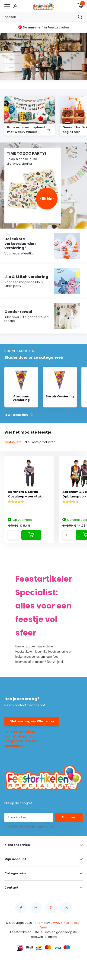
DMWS (55, 923)
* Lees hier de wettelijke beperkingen (29, 826)
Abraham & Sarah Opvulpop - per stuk (25, 494)
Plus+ (67, 923)
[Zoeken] (80, 17)
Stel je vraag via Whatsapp (32, 721)
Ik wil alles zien (16, 415)
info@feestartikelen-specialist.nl (21, 743)
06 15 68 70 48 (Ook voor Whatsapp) (20, 734)
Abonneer (69, 817)
